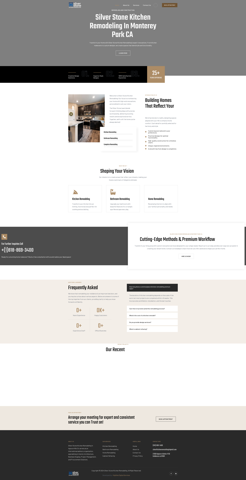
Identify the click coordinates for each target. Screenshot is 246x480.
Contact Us (147, 5)
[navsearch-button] (155, 5)
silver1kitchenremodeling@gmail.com (165, 449)
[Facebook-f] (171, 473)
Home (117, 5)
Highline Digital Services (121, 475)
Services (136, 5)
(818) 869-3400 (158, 445)
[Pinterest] (176, 473)
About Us (126, 5)
